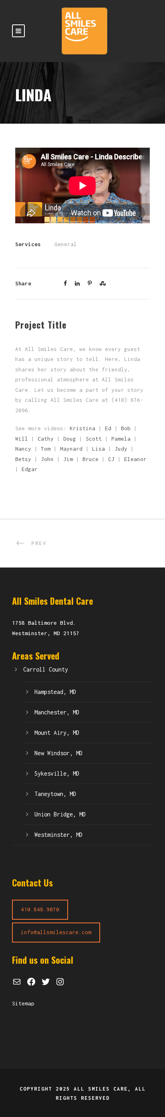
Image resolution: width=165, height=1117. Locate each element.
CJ (111, 459)
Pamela (121, 438)
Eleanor (135, 459)
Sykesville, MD (56, 773)
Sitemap (23, 1003)
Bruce (90, 459)
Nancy (23, 448)
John (47, 459)
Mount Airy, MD (56, 732)
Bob (126, 428)
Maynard (71, 448)
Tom (45, 448)
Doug (69, 438)
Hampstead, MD (55, 691)
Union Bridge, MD (60, 814)
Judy (121, 448)
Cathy (46, 438)
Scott (93, 438)
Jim (68, 459)
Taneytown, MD (55, 793)
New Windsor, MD (58, 753)
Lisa (98, 448)
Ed (108, 428)
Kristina (82, 428)
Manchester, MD (56, 712)
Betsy (23, 459)
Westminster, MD (58, 834)
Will (21, 438)
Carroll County (45, 669)
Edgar (30, 469)
